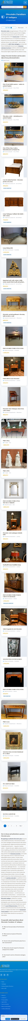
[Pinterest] (7, 975)
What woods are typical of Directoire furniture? (12, 934)
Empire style (16, 36)
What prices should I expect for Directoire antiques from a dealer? (13, 948)
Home (2, 981)
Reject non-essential (15, 1018)
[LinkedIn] (4, 975)
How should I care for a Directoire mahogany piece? (13, 955)
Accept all (7, 1018)
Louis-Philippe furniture (11, 905)
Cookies (3, 1015)
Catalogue (3, 984)
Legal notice (4, 1002)
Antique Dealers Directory (7, 986)
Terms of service (5, 1004)
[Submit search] (25, 7)
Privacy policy (4, 999)
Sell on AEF (3, 988)
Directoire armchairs (15, 853)
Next (21, 825)
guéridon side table (11, 878)
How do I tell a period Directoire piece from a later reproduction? (13, 941)
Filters (9, 27)
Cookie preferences (5, 1008)
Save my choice (23, 1018)
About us (3, 995)
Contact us (3, 997)
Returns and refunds (5, 1006)
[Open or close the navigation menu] (25, 2)
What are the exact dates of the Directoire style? (13, 927)
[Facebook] (1, 975)
